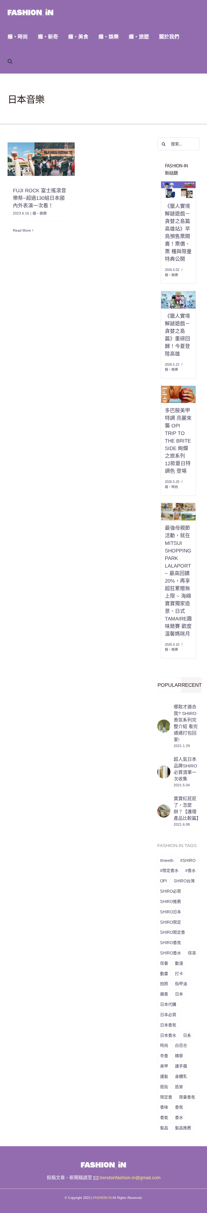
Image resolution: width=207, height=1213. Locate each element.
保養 (164, 963)
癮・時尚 (171, 487)
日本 (179, 994)
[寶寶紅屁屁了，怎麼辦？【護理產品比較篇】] (163, 808)
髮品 (164, 1128)
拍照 (164, 983)
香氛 (179, 1107)
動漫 (179, 963)
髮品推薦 (183, 1128)
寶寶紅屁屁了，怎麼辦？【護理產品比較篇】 (186, 808)
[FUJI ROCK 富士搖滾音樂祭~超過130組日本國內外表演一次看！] (41, 159)
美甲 (164, 1066)
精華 (179, 1055)
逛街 (164, 1086)
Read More (22, 230)
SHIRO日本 (170, 912)
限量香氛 (187, 1097)
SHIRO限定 (170, 922)
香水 (179, 1117)
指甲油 (181, 983)
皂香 (164, 1055)
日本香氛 (168, 1025)
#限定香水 (169, 870)
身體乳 (181, 1076)
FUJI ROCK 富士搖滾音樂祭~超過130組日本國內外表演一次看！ (39, 198)
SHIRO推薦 (170, 901)
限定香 (166, 1097)
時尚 (164, 1045)
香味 (164, 1107)
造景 (179, 1086)
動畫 (164, 973)
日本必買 (168, 1014)
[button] (10, 61)
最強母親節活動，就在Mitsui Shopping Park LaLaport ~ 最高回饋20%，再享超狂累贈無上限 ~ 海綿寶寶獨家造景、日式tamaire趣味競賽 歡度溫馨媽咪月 (178, 581)
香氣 (164, 1117)
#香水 (190, 870)
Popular (169, 685)
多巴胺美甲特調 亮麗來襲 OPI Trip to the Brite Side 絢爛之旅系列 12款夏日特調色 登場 (178, 441)
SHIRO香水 (170, 953)
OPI (163, 881)
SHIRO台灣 (184, 881)
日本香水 (168, 1035)
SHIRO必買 (170, 891)
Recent (192, 685)
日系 (187, 1035)
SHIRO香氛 (170, 942)
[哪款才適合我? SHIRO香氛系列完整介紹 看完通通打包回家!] (163, 723)
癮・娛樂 (40, 213)
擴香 (164, 994)
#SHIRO (187, 860)
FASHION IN (102, 1198)
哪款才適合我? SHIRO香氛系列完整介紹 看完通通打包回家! (186, 723)
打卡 (179, 973)
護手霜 (181, 1066)
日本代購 (168, 1004)
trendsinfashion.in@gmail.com (130, 1177)
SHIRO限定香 (172, 932)
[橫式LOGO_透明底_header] (103, 1162)
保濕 (192, 953)
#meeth (166, 860)
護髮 (164, 1076)
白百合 (181, 1045)
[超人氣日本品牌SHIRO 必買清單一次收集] (163, 769)
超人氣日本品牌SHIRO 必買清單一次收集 (185, 769)
